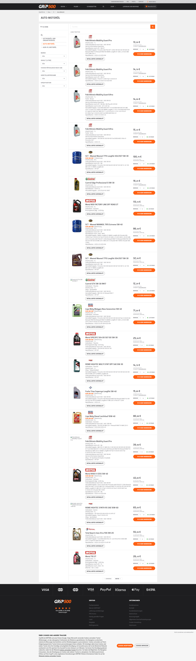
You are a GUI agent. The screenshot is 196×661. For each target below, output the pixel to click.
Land (90, 619)
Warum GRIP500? (94, 608)
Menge (135, 49)
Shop (112, 6)
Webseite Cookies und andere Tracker (50, 656)
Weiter (117, 578)
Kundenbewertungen (117, 1)
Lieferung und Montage (131, 6)
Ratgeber (92, 622)
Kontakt (141, 1)
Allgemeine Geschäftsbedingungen (140, 619)
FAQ (128, 1)
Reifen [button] (63, 6)
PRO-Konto (92, 614)
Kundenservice (133, 605)
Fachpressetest (94, 605)
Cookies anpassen (142, 645)
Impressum (132, 625)
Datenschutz (133, 614)
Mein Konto (152, 1)
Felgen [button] (76, 6)
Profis (133, 1)
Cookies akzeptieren (125, 645)
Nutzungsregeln (134, 617)
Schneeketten (91, 6)
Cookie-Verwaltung (135, 622)
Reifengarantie (93, 625)
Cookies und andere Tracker (68, 650)
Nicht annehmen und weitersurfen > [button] (184, 632)
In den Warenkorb (145, 54)
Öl (103, 6)
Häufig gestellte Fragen (96, 617)
